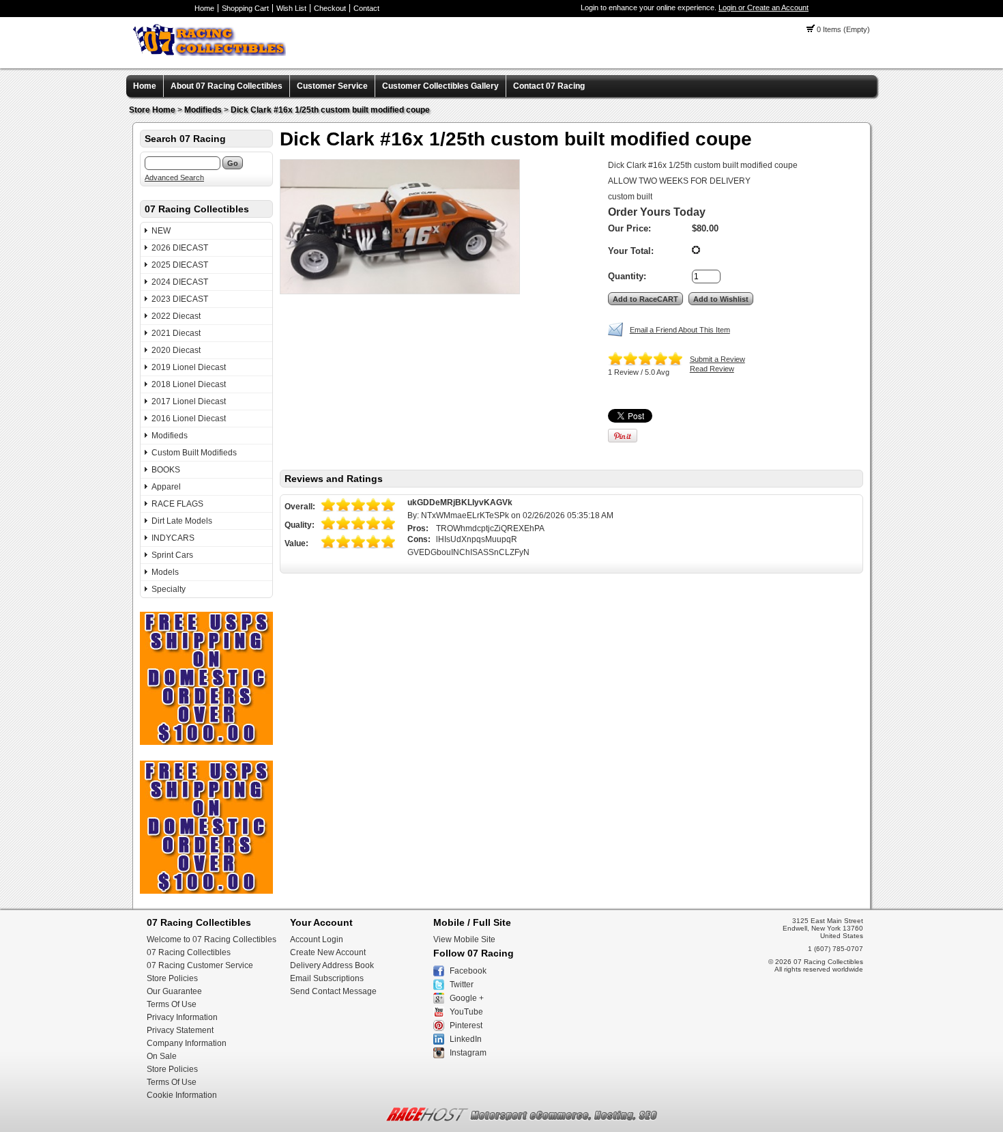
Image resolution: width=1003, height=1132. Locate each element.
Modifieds (203, 110)
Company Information (187, 1043)
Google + (467, 998)
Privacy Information (182, 1017)
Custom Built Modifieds (194, 452)
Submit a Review (717, 359)
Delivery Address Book (332, 965)
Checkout (330, 8)
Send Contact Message (333, 991)
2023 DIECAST (179, 299)
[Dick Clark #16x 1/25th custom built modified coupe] (399, 227)
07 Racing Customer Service (200, 965)
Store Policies (172, 978)
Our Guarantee (174, 991)
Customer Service (332, 86)
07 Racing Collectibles (189, 952)
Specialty (168, 589)
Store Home (152, 110)
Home (204, 8)
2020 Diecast (176, 350)
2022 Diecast (176, 316)
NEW (161, 231)
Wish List (291, 8)
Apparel (166, 487)
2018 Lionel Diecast (188, 384)
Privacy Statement (180, 1030)
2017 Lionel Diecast (188, 401)
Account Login (316, 939)
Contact (366, 8)
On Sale (162, 1056)
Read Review (712, 369)
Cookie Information (182, 1095)
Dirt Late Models (181, 521)
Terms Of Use (172, 1004)
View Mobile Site (464, 939)
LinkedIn (466, 1039)
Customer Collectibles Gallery (440, 86)
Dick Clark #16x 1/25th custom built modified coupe (330, 110)
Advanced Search (174, 177)
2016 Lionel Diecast (188, 418)
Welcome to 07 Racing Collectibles (211, 939)
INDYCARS (172, 538)
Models (165, 572)
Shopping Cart (245, 8)
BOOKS (165, 470)
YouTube (466, 1012)
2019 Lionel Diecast (188, 367)
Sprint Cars (172, 555)
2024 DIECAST (179, 282)
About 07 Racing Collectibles (226, 86)
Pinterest (466, 1025)
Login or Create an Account (763, 7)
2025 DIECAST (179, 265)
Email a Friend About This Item (680, 330)
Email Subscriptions (327, 978)
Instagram (468, 1053)
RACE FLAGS (177, 504)
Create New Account (328, 952)
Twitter (462, 984)
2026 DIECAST (179, 248)
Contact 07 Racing (549, 86)
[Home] (209, 53)
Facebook (468, 971)
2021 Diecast (176, 333)
